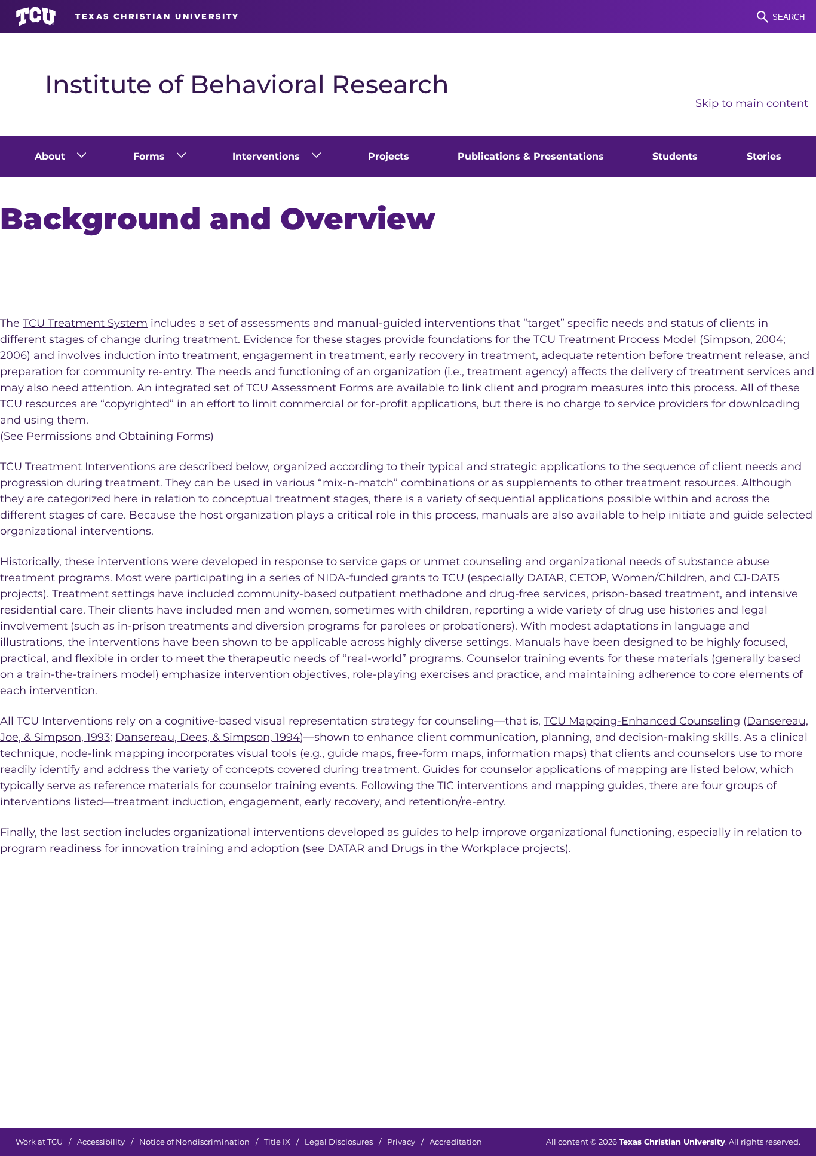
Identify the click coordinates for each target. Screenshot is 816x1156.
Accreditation (456, 1141)
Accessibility (101, 1141)
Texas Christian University (672, 1141)
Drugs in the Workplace (455, 848)
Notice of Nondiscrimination (194, 1141)
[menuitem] (59, 156)
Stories (764, 156)
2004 (769, 339)
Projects (388, 156)
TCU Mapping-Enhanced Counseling (642, 721)
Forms (149, 156)
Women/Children (658, 577)
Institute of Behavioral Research (247, 84)
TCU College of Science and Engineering (656, 1059)
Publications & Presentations (531, 156)
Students (675, 156)
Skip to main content (751, 103)
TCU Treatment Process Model (616, 339)
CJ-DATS (757, 577)
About (50, 156)
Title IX (277, 1141)
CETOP (587, 577)
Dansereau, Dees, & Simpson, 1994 (207, 737)
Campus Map (581, 1091)
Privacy (401, 1141)
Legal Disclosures (339, 1141)
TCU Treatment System (85, 323)
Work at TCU (39, 1141)
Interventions (266, 156)
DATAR (545, 577)
